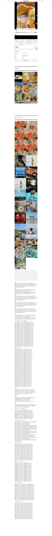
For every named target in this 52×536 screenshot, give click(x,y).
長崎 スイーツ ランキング (25, 498)
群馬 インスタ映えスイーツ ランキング (19, 330)
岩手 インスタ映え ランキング (25, 426)
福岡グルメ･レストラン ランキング (28, 356)
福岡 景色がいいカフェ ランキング (19, 465)
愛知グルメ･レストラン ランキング (29, 355)
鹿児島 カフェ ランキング (18, 458)
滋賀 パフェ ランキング (29, 512)
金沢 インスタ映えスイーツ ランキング (19, 335)
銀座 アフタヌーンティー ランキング (19, 411)
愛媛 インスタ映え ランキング (25, 437)
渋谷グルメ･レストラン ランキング (28, 350)
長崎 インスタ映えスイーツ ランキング (29, 343)
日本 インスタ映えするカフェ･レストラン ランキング (21, 311)
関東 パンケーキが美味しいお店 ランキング (20, 302)
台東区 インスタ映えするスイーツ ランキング (29, 293)
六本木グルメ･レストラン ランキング (19, 350)
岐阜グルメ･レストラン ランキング (27, 368)
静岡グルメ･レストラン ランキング (19, 367)
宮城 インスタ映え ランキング (33, 425)
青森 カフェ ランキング (24, 446)
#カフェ (24, 2)
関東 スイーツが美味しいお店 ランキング (30, 302)
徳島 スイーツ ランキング (18, 497)
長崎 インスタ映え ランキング (26, 438)
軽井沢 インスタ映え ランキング (18, 430)
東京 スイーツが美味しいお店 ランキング (30, 296)
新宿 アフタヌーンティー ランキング (28, 410)
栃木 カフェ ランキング (17, 450)
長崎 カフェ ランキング (24, 458)
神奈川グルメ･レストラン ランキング (27, 363)
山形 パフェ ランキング (23, 506)
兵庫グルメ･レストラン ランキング (27, 373)
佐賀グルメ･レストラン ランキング (19, 386)
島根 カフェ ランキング (17, 456)
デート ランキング (26, 393)
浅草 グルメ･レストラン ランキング (19, 284)
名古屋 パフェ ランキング (18, 504)
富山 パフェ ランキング (29, 511)
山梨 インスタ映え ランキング (26, 430)
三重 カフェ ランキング (29, 450)
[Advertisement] (26, 37)
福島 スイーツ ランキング (31, 486)
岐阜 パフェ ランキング (17, 510)
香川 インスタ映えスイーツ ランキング (19, 341)
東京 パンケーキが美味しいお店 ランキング (20, 296)
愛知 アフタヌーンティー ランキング (19, 417)
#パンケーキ (16, 2)
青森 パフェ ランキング (24, 505)
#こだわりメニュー (36, 2)
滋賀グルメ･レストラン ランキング (27, 375)
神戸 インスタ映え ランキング (18, 432)
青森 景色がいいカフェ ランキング (28, 466)
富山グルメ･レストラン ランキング (19, 373)
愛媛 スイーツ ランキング (24, 497)
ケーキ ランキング (27, 389)
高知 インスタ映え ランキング (33, 437)
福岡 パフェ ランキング (24, 504)
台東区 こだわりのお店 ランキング (19, 292)
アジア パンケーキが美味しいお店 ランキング (20, 315)
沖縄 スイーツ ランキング (31, 485)
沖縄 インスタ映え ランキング (18, 424)
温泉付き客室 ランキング (24, 397)
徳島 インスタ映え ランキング (18, 437)
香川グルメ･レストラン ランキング (19, 380)
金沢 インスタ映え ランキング (25, 431)
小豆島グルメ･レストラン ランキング (19, 381)
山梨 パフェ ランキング (30, 510)
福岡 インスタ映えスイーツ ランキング (19, 324)
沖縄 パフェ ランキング (30, 504)
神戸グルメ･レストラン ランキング (19, 374)
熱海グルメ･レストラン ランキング (27, 367)
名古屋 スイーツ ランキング (18, 485)
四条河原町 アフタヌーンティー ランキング (29, 416)
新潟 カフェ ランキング (17, 452)
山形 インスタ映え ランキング (18, 426)
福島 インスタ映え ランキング (25, 425)
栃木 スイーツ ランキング (18, 490)
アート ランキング (28, 404)
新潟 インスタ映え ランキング (18, 431)
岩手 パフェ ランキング (29, 506)
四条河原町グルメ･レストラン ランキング (19, 355)
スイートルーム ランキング (18, 397)
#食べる (22, 2)
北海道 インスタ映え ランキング (26, 424)
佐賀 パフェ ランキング (23, 518)
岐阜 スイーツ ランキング (18, 491)
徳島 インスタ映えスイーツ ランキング (28, 341)
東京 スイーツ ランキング (18, 484)
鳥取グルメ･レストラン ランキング (27, 379)
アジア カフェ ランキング (27, 316)
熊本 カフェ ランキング (30, 458)
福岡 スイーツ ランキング (25, 485)
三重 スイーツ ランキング (31, 490)
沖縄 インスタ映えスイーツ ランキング (28, 324)
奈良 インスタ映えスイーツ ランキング (28, 336)
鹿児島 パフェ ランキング (18, 517)
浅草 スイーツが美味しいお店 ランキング (30, 283)
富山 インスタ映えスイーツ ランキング (28, 335)
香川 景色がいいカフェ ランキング (19, 477)
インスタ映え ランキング (22, 404)
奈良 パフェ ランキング (23, 512)
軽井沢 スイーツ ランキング (24, 491)
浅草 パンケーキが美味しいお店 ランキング (20, 283)
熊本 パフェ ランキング (30, 517)
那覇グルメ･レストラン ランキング (27, 357)
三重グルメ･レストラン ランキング (19, 368)
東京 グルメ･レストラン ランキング (19, 297)
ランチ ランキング (17, 394)
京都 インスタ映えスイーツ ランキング (19, 323)
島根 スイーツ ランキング (18, 496)
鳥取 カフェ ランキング (23, 456)
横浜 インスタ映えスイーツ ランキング (19, 329)
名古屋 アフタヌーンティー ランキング (28, 417)
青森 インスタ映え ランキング (18, 425)
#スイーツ (19, 2)
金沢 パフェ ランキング (23, 511)
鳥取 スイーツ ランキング (24, 496)
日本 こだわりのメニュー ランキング (32, 311)
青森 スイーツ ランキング (25, 486)
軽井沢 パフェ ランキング (24, 510)
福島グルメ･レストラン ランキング (27, 361)
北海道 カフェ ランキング (18, 446)
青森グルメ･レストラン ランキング (19, 361)
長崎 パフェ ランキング (24, 517)
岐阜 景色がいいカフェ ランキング (27, 470)
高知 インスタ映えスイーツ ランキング (28, 342)
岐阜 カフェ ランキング (17, 451)
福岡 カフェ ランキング (24, 445)
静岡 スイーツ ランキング (24, 490)
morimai (19, 26)
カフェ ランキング (17, 393)
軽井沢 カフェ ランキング (24, 451)
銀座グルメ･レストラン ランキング (27, 349)
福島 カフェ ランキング (30, 446)
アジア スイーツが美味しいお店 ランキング (31, 315)
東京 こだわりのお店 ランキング (33, 297)
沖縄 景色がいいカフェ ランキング (27, 465)
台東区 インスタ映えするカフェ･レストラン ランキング (29, 292)
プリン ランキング (32, 389)
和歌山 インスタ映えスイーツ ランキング (29, 337)
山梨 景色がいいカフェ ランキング (28, 471)
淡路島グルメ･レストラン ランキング (27, 374)
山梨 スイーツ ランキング (31, 491)
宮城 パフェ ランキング (17, 506)
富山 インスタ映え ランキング (33, 431)
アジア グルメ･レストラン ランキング (19, 316)
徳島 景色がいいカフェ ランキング (27, 477)
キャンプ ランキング (31, 401)
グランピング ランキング (25, 401)
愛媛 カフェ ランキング (23, 457)
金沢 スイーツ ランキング (24, 492)
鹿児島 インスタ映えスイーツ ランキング (19, 343)
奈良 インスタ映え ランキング (25, 432)
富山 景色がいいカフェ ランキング (19, 472)
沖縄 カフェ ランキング (30, 445)
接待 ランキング (31, 393)
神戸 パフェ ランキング (17, 512)
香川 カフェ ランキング (29, 456)
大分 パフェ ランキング (17, 518)
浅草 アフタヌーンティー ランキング (28, 412)
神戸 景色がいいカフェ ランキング (27, 472)
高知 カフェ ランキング (29, 457)
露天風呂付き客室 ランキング (31, 397)
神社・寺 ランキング (32, 404)
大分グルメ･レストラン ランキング (27, 385)
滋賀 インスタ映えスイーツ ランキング (19, 337)
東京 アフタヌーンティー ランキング (19, 410)
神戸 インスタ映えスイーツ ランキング (19, 336)
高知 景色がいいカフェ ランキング (27, 478)
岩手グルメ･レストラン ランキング (19, 363)
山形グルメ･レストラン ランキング (27, 362)
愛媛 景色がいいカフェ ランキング (19, 478)
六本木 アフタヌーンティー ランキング (28, 411)
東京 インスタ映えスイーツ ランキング (19, 322)
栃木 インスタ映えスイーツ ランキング (28, 330)
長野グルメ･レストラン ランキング (19, 369)
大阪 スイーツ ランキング (24, 484)
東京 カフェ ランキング (26, 297)
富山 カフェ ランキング (29, 452)
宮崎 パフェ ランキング (29, 518)
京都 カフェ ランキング (29, 444)
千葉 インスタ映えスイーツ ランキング (28, 329)
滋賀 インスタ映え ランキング (33, 432)
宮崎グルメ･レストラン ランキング (27, 386)
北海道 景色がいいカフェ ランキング (19, 466)
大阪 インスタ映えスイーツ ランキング (28, 322)
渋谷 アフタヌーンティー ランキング (19, 412)
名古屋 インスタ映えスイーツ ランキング (29, 323)
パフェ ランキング (22, 389)
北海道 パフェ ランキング (18, 505)
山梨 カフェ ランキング (30, 451)
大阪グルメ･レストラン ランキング (27, 351)
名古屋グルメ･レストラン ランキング (19, 356)
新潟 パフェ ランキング (17, 511)
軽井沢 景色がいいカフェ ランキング (19, 471)
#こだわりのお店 (27, 2)
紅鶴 (16, 30)
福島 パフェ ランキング (30, 505)
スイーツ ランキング (17, 389)
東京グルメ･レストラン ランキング (19, 349)
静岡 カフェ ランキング (23, 450)
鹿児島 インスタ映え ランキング (18, 438)
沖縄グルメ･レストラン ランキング (19, 357)
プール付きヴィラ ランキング (18, 401)
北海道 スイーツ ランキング (18, 486)
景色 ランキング (21, 393)
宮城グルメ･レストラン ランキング (19, 362)
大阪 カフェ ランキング (23, 444)
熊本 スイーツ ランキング (31, 498)
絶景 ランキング (17, 404)
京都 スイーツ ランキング (31, 484)
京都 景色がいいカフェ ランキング (19, 464)
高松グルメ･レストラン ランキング (27, 380)
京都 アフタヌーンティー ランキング (19, 416)
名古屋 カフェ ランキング (18, 445)
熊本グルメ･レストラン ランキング (19, 385)
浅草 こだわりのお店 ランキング (33, 284)
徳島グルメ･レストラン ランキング (28, 381)
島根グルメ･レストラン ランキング (19, 379)
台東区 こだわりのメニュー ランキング (19, 293)
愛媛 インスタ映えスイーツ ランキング (19, 342)
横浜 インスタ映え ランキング (33, 426)
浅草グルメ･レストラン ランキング (19, 351)
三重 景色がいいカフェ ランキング (19, 470)
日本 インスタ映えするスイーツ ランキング (20, 312)
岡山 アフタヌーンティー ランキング (19, 418)
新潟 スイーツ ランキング (18, 492)
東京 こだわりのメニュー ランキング (32, 298)
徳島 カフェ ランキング (17, 457)
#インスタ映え (31, 2)
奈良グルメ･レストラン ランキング (19, 375)
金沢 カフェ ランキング (23, 452)
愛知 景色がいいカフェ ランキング (27, 464)
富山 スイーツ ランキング (31, 492)
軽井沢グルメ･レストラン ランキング (27, 369)
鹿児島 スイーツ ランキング (18, 498)
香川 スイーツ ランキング (31, 496)
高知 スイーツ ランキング (31, 497)
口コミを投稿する (26, 60)
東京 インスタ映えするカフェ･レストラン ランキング (21, 298)
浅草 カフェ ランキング (26, 284)
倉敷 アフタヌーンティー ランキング (28, 418)
